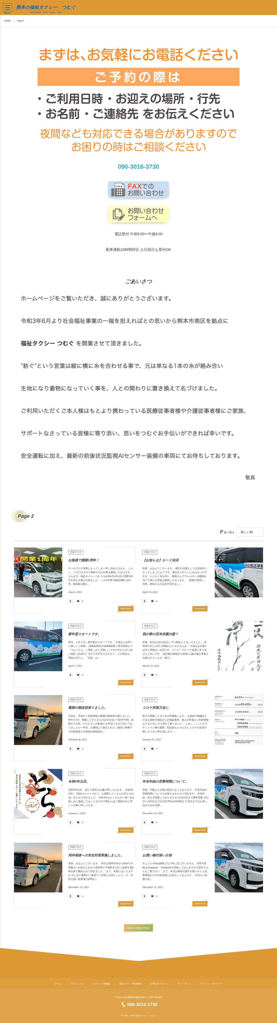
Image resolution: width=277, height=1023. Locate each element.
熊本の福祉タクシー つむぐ (46, 7)
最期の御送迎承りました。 (88, 708)
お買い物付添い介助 (157, 855)
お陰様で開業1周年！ (84, 560)
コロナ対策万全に (155, 708)
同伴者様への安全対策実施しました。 (96, 855)
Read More (125, 609)
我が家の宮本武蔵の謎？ (160, 634)
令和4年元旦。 (79, 781)
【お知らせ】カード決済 (160, 560)
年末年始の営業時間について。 (165, 781)
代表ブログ (76, 552)
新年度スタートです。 (84, 634)
